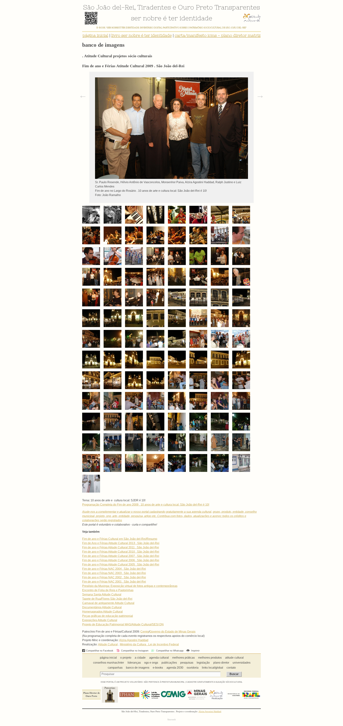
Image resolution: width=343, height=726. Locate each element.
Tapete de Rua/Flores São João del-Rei (107, 598)
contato (231, 667)
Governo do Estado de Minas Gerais (172, 631)
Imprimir (195, 650)
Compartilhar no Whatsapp (169, 650)
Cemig (144, 631)
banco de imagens (137, 667)
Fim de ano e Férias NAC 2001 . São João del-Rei (114, 581)
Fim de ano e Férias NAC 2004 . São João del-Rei (114, 568)
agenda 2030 (174, 667)
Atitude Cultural (108, 644)
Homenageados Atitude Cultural (102, 611)
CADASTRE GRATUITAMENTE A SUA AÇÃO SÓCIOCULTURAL (214, 682)
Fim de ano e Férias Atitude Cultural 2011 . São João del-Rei (120, 547)
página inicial (95, 35)
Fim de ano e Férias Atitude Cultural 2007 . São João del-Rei (120, 555)
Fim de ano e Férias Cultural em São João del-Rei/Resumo (119, 538)
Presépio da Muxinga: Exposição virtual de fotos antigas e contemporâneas (129, 585)
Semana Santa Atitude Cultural (101, 594)
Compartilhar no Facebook (99, 650)
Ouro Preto (195, 7)
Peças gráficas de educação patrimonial (107, 615)
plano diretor (221, 662)
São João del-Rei (108, 7)
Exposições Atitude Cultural (99, 620)
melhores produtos (210, 657)
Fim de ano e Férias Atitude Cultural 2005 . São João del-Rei (120, 564)
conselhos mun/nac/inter (108, 662)
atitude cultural (234, 657)
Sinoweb (171, 719)
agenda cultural (159, 657)
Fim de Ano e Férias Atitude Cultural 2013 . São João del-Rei (120, 543)
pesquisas (186, 662)
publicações (169, 662)
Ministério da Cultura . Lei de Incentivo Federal (149, 644)
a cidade (140, 657)
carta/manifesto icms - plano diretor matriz (218, 35)
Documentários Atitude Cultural (102, 607)
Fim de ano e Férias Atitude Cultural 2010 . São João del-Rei (120, 551)
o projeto (125, 657)
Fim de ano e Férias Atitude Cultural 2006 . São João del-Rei (120, 560)
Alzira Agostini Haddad (133, 640)
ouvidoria (192, 667)
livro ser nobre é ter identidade (141, 35)
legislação (203, 662)
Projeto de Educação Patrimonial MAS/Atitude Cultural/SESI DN (123, 624)
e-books (158, 667)
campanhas (115, 667)
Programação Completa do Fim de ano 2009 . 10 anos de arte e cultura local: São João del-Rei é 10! (145, 504)
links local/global (212, 667)
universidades (241, 662)
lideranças (134, 662)
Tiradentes (154, 7)
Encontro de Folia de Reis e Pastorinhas (107, 590)
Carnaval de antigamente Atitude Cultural (108, 603)
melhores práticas (183, 657)
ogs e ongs (151, 662)
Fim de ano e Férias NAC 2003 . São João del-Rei (114, 573)
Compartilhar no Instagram (134, 650)
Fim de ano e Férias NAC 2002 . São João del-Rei (114, 577)
